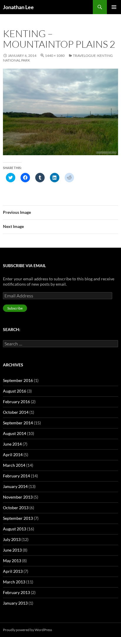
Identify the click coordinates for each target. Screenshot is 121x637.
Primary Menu (114, 7)
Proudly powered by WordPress (27, 630)
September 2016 (18, 380)
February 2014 (16, 475)
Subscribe (15, 308)
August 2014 (14, 433)
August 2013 (14, 528)
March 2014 (14, 465)
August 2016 (14, 390)
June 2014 (12, 443)
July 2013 (12, 539)
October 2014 (15, 412)
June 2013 (12, 549)
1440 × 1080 (55, 55)
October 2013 (15, 507)
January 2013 (15, 602)
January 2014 (15, 486)
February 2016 (16, 401)
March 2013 (14, 581)
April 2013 (13, 571)
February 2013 (16, 592)
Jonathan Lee (18, 7)
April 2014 (13, 454)
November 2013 (18, 496)
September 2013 (18, 518)
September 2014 (18, 422)
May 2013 (12, 560)
